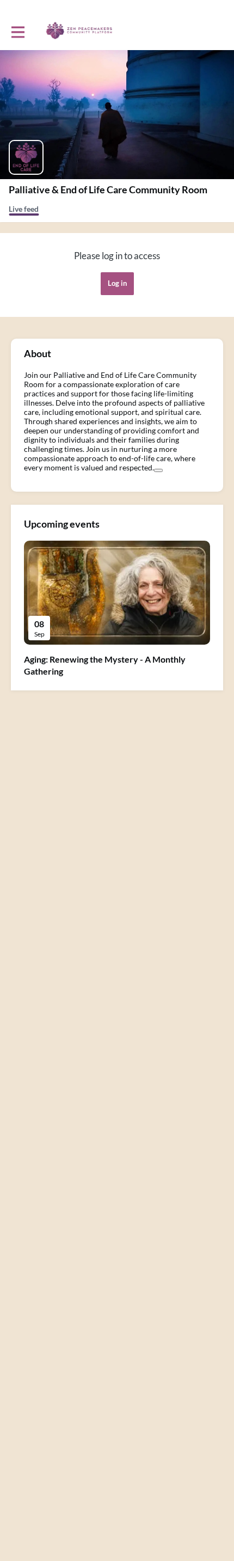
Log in (117, 283)
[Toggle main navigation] (17, 31)
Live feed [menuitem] (24, 208)
